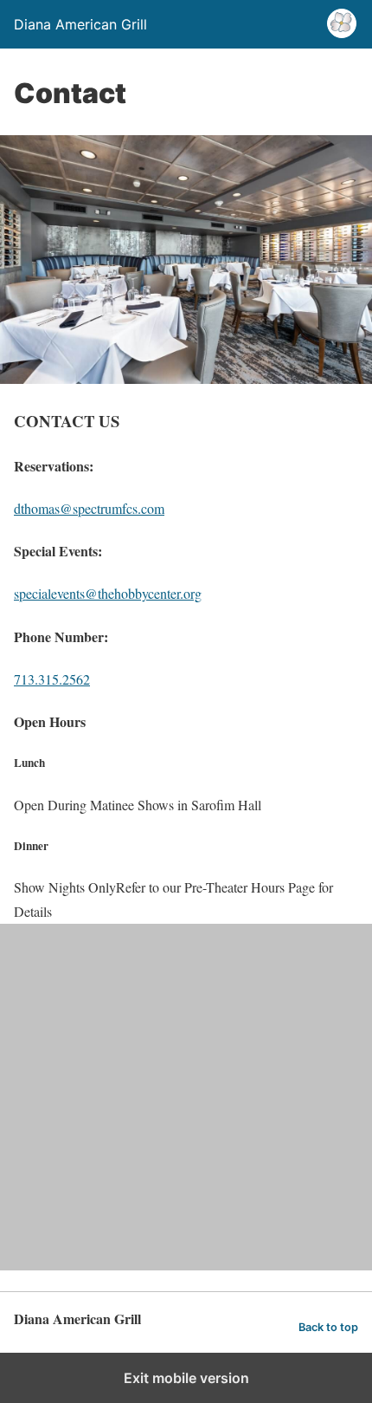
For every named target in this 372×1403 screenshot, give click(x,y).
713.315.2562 (52, 679)
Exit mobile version (186, 1378)
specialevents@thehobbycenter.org (108, 593)
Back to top (328, 1327)
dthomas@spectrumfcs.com (89, 508)
